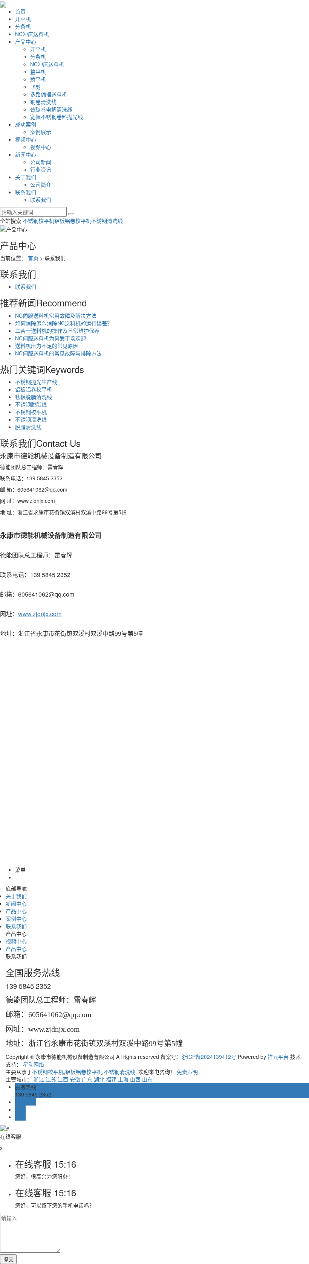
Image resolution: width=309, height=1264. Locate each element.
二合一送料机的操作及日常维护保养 (57, 330)
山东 (147, 1079)
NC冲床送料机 (32, 34)
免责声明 (187, 1071)
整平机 (38, 71)
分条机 (23, 26)
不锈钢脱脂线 (31, 404)
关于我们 (25, 177)
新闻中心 (25, 154)
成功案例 (25, 124)
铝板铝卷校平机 (72, 220)
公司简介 (40, 184)
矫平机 (38, 79)
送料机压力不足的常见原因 (46, 345)
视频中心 (25, 139)
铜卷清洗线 (43, 101)
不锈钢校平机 (38, 220)
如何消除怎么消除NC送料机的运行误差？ (63, 323)
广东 (87, 1079)
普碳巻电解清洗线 (51, 109)
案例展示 (40, 132)
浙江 (39, 1079)
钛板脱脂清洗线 (33, 397)
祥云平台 (278, 1056)
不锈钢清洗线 (107, 220)
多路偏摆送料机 (48, 94)
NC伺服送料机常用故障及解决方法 (55, 315)
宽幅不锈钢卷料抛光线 (56, 116)
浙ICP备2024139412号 (209, 1056)
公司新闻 (40, 162)
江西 (63, 1079)
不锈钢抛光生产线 (36, 381)
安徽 (75, 1079)
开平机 (23, 19)
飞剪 (35, 86)
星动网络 (33, 1064)
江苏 (51, 1079)
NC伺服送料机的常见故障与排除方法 (58, 353)
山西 (135, 1079)
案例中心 (16, 918)
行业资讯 (40, 169)
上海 (123, 1079)
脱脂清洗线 (28, 427)
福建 (111, 1079)
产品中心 (25, 41)
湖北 (99, 1079)
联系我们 (25, 192)
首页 (20, 11)
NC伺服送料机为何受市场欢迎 (50, 338)
